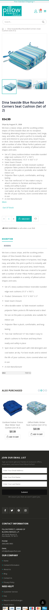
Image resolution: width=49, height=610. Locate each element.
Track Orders (9, 604)
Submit (24, 492)
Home (3, 29)
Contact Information (11, 565)
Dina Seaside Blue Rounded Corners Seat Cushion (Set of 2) (24, 106)
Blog (5, 573)
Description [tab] (7, 238)
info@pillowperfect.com (11, 551)
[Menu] (45, 11)
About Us (7, 569)
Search (43, 21)
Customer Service (11, 592)
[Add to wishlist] (35, 219)
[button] (39, 390)
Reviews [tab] (7, 245)
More (4, 202)
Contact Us (8, 578)
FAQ (5, 596)
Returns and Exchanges (13, 600)
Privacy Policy (9, 582)
